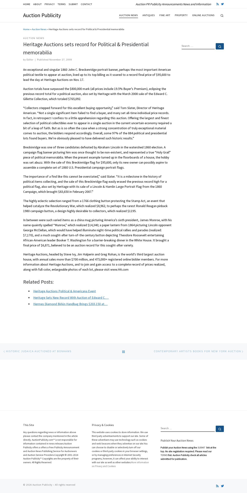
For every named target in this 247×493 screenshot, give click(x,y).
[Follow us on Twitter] (222, 4)
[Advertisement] (203, 111)
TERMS (164, 455)
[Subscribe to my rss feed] (217, 4)
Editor (30, 59)
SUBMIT (202, 447)
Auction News (39, 29)
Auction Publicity (42, 484)
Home (26, 29)
